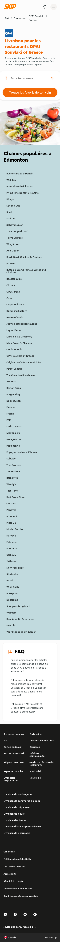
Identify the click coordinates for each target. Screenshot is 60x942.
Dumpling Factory (16, 311)
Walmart (11, 612)
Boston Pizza (13, 388)
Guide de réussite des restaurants (42, 764)
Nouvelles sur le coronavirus (18, 888)
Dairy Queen (13, 400)
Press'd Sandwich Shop (19, 186)
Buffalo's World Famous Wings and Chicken (26, 271)
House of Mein (14, 317)
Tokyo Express (14, 237)
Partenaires (35, 734)
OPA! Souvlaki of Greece (37, 18)
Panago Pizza (13, 439)
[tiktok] (36, 917)
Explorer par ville (13, 771)
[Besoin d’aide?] (45, 7)
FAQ (6, 740)
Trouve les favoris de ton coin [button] (30, 92)
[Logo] (11, 7)
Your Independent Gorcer (21, 632)
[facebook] (16, 917)
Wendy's (11, 484)
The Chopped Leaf (17, 231)
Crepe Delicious (15, 304)
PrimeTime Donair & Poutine (22, 192)
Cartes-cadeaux (12, 747)
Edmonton (19, 18)
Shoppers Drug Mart (18, 606)
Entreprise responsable (11, 779)
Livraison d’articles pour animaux (22, 826)
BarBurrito (12, 478)
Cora (9, 298)
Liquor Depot (14, 330)
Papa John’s (13, 445)
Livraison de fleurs (14, 813)
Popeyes (11, 510)
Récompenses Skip (14, 753)
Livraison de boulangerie (18, 794)
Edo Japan (12, 548)
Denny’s (10, 407)
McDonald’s (13, 433)
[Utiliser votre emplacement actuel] (52, 78)
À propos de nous (14, 734)
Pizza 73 (11, 522)
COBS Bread (13, 291)
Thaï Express (13, 465)
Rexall (9, 580)
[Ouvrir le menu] (53, 7)
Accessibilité (10, 873)
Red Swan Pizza (15, 497)
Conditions (9, 851)
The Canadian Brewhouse (20, 375)
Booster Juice (14, 279)
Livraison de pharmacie (17, 833)
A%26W (11, 381)
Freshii (10, 413)
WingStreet (13, 244)
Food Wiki (35, 771)
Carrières (34, 747)
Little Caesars (14, 426)
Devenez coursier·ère (41, 740)
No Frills (11, 625)
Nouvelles (35, 777)
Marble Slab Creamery (19, 336)
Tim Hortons (13, 471)
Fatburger (12, 542)
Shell (9, 212)
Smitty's (11, 218)
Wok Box (11, 180)
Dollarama (12, 599)
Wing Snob (12, 587)
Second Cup (13, 205)
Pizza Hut (11, 516)
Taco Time (12, 490)
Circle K (10, 285)
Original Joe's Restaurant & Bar (24, 362)
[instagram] (26, 917)
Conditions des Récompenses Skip (21, 895)
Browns (10, 263)
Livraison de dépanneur (17, 807)
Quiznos (11, 503)
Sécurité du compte (14, 881)
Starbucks (12, 574)
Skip (7, 18)
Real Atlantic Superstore (20, 619)
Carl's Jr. (11, 555)
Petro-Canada (14, 368)
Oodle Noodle (14, 349)
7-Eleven (11, 561)
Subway (11, 458)
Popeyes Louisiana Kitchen (21, 452)
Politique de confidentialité (18, 859)
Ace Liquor (12, 250)
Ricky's (10, 199)
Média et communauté (37, 755)
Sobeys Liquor (14, 225)
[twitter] (6, 917)
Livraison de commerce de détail (22, 801)
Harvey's (11, 535)
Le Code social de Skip (15, 866)
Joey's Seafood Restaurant (21, 323)
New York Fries (15, 567)
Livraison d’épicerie (15, 820)
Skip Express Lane (14, 762)
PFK (8, 420)
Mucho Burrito (14, 529)
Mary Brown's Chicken (19, 343)
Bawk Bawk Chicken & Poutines (24, 257)
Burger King (13, 394)
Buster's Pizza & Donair (19, 173)
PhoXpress (12, 593)
